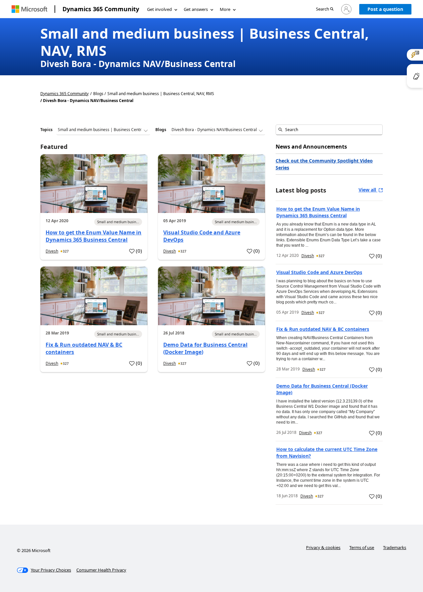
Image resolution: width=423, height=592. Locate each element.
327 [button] (66, 251)
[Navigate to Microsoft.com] (29, 9)
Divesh (52, 251)
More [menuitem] (225, 9)
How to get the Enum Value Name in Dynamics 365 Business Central (93, 236)
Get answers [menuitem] (196, 9)
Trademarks (394, 547)
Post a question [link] (385, 9)
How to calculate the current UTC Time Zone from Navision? (326, 452)
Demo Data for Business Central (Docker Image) (205, 348)
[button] (324, 9)
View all (368, 190)
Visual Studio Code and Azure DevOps (201, 236)
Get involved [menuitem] (159, 9)
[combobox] (329, 129)
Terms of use (361, 547)
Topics (46, 129)
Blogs (160, 129)
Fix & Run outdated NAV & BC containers (84, 348)
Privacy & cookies (323, 547)
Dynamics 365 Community (100, 9)
